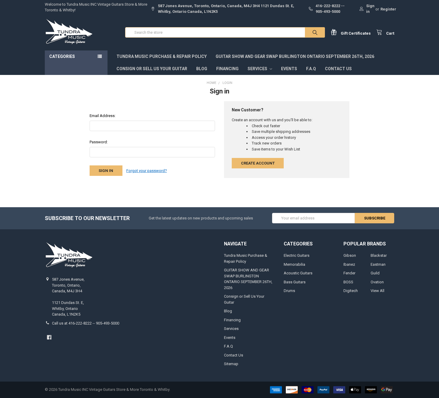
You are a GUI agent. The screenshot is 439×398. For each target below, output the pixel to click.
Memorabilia (294, 264)
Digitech (350, 290)
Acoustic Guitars (298, 273)
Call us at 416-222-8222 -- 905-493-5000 (85, 323)
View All (377, 290)
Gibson (349, 255)
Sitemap (231, 364)
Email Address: (103, 115)
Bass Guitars (295, 282)
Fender (349, 273)
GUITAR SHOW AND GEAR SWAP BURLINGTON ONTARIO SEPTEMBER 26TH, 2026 (295, 56)
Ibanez (349, 264)
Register (388, 9)
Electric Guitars (296, 255)
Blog (201, 68)
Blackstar (379, 255)
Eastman (378, 264)
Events (289, 68)
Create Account (258, 163)
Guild (375, 273)
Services (258, 68)
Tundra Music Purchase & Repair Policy (161, 56)
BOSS (348, 282)
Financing (227, 68)
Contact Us (338, 68)
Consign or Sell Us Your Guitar (151, 68)
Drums (289, 290)
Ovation (377, 282)
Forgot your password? (146, 170)
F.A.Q (311, 68)
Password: (99, 142)
